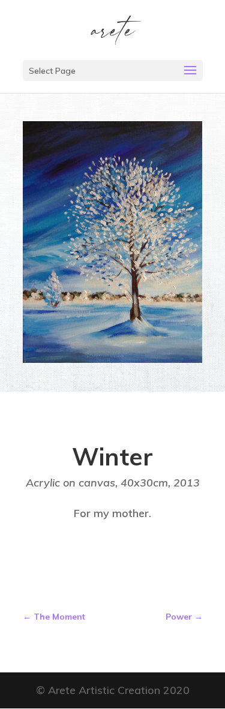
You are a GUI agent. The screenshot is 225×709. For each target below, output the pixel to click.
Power (184, 616)
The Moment (54, 616)
